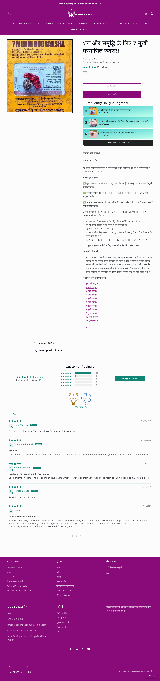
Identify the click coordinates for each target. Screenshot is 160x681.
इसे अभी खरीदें (112, 94)
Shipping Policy (63, 627)
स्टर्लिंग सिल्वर (12, 577)
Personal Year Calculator (18, 586)
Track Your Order (64, 590)
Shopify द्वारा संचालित (147, 671)
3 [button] (81, 536)
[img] (15, 421)
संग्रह (58, 577)
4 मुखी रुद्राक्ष (91, 294)
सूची (57, 572)
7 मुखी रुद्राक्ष (91, 306)
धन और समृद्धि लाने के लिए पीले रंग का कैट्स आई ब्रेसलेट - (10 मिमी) (123, 121)
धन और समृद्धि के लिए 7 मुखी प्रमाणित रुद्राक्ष (114, 110)
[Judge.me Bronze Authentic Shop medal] (74, 398)
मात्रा (85, 72)
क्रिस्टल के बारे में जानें (15, 581)
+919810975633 (15, 619)
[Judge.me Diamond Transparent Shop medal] (86, 398)
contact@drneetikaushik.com (22, 630)
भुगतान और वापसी (62, 622)
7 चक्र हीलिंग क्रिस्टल (15, 568)
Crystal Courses (64, 595)
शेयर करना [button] (90, 327)
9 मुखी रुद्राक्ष (91, 313)
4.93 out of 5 (37, 377)
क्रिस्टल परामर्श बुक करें (65, 586)
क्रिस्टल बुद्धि (61, 581)
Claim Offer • (118, 143)
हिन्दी (30, 672)
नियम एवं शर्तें (61, 618)
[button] (9, 13)
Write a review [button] (130, 378)
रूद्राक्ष (9, 572)
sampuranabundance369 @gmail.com (26, 625)
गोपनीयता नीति (61, 613)
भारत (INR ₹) (14, 672)
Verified (79, 407)
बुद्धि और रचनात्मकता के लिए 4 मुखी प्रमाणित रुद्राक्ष (117, 132)
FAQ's (59, 631)
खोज (58, 568)
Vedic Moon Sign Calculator (19, 590)
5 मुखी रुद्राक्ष (91, 298)
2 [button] (76, 536)
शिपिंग (94, 62)
